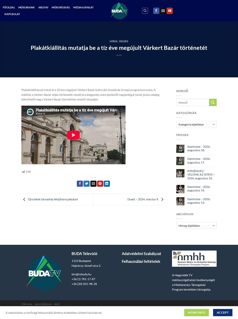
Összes (123, 41)
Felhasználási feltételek (141, 261)
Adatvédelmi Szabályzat (141, 253)
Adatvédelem (43, 304)
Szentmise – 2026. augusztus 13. (198, 200)
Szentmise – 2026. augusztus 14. (198, 188)
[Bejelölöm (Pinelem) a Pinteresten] (100, 184)
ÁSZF (57, 304)
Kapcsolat (12, 14)
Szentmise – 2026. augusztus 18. (198, 148)
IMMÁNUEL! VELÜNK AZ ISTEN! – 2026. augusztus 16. (201, 174)
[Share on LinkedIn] (107, 184)
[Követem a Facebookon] (156, 11)
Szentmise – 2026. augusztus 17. (198, 160)
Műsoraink (26, 7)
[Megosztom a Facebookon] (80, 184)
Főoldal (9, 7)
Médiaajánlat (83, 7)
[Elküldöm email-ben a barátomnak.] (93, 184)
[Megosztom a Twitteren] (86, 184)
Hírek (114, 41)
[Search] (145, 11)
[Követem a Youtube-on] (170, 11)
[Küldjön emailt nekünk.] (163, 11)
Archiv (43, 7)
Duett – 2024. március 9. (143, 199)
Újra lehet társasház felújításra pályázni (52, 199)
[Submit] (213, 102)
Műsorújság (61, 7)
